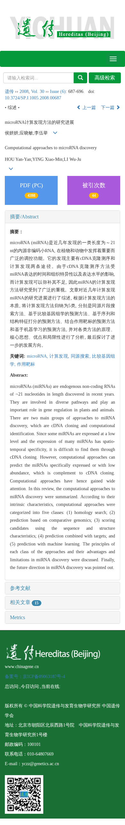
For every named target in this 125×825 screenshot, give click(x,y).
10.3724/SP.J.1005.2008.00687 (33, 98)
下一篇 (108, 107)
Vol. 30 (37, 91)
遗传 (9, 91)
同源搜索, (81, 356)
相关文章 (24, 602)
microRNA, (38, 356)
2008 (24, 91)
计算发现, (60, 356)
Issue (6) (58, 91)
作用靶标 (26, 364)
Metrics (17, 617)
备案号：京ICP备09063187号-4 (35, 676)
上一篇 (88, 107)
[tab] (62, 217)
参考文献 (20, 588)
